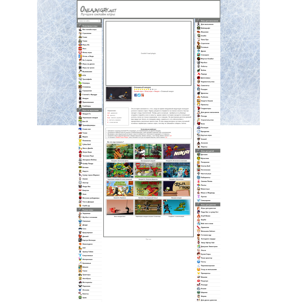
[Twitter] (139, 95)
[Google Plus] (142, 95)
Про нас (148, 239)
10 (153, 89)
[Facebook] (135, 95)
